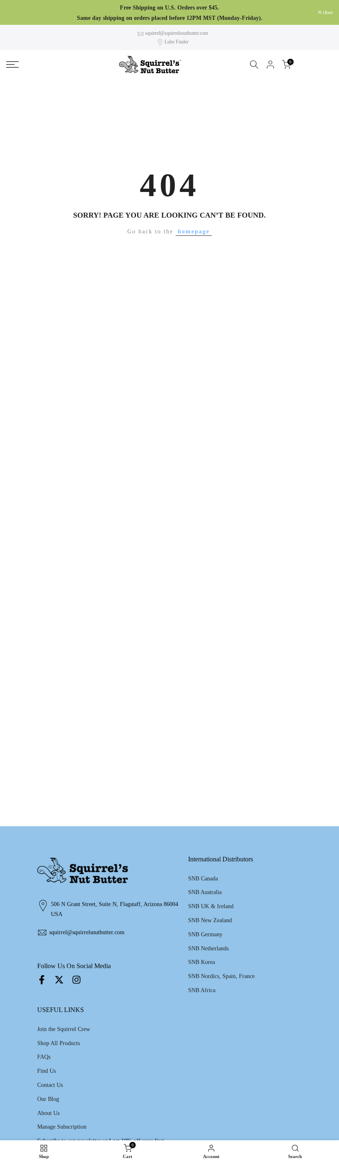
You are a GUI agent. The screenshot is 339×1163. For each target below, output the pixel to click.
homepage (194, 231)
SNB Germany (205, 934)
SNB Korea (201, 962)
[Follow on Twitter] (59, 979)
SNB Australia (205, 892)
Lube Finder (177, 42)
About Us (48, 1113)
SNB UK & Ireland (211, 906)
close (15, 12)
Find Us (46, 1071)
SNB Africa (201, 990)
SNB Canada (203, 878)
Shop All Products (58, 1043)
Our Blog (48, 1099)
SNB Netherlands (208, 948)
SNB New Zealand (210, 920)
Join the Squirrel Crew (63, 1029)
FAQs (43, 1057)
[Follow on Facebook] (41, 979)
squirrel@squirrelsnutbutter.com (176, 33)
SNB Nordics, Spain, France (221, 976)
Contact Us (50, 1085)
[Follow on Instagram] (76, 979)
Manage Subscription (61, 1127)
